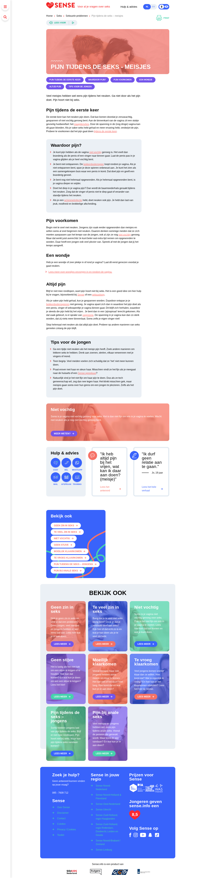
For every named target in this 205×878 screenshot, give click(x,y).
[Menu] (5, 6)
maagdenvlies (81, 124)
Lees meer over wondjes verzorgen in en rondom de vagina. (80, 272)
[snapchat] (150, 835)
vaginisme (88, 315)
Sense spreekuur (87, 373)
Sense (80, 294)
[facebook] (130, 835)
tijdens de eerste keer (105, 131)
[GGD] (120, 872)
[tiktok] (157, 835)
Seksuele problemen (77, 16)
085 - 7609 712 (60, 792)
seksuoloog (98, 294)
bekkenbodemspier (93, 164)
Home (49, 16)
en (153, 7)
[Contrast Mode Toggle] (163, 6)
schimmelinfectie (73, 200)
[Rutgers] (96, 872)
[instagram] (136, 835)
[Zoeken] (5, 17)
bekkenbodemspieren (57, 304)
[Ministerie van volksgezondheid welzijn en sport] (144, 872)
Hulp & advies (129, 6)
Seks (59, 16)
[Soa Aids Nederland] (72, 872)
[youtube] (143, 835)
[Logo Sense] (61, 6)
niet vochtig (95, 152)
